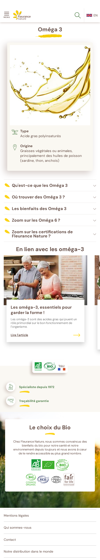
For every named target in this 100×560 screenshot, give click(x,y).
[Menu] (7, 15)
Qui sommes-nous (17, 527)
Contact (10, 539)
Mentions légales (16, 515)
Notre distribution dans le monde (28, 551)
